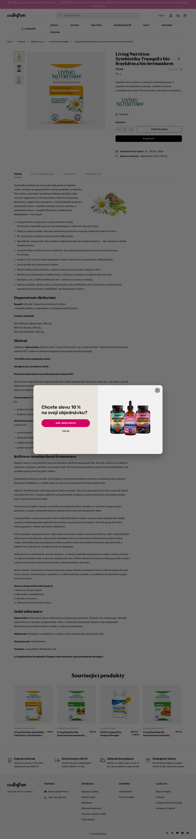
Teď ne (65, 431)
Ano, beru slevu (66, 423)
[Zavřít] (157, 390)
